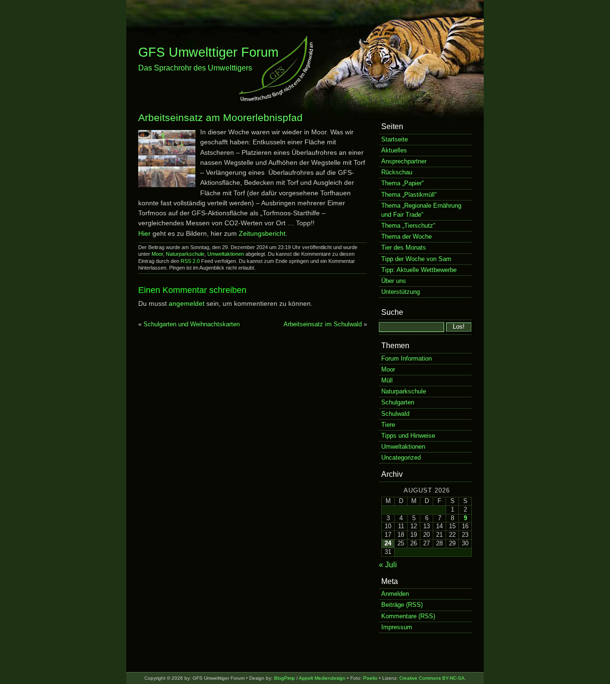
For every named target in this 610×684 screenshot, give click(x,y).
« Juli (388, 565)
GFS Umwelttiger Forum (208, 52)
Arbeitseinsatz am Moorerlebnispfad (220, 117)
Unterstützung (400, 291)
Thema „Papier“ (402, 183)
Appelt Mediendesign (322, 678)
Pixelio (370, 678)
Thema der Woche (406, 236)
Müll (387, 380)
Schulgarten (397, 402)
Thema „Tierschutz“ (408, 225)
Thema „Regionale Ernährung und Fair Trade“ (421, 210)
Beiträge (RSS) (402, 604)
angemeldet (186, 303)
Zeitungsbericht (262, 233)
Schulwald (395, 413)
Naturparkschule (185, 254)
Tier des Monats (403, 247)
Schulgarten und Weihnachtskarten (191, 324)
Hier (144, 233)
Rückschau (396, 172)
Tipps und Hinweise (408, 435)
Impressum (396, 627)
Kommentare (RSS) (408, 616)
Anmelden (395, 593)
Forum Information (406, 358)
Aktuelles (394, 150)
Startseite (394, 139)
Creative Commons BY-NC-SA (432, 678)
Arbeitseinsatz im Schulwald (323, 324)
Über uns (393, 280)
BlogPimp (284, 678)
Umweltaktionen (225, 254)
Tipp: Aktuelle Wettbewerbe (419, 269)
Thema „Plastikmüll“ (409, 194)
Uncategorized (401, 457)
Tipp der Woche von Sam (416, 258)
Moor (157, 254)
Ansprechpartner (404, 161)
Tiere (388, 424)
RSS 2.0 (190, 261)
